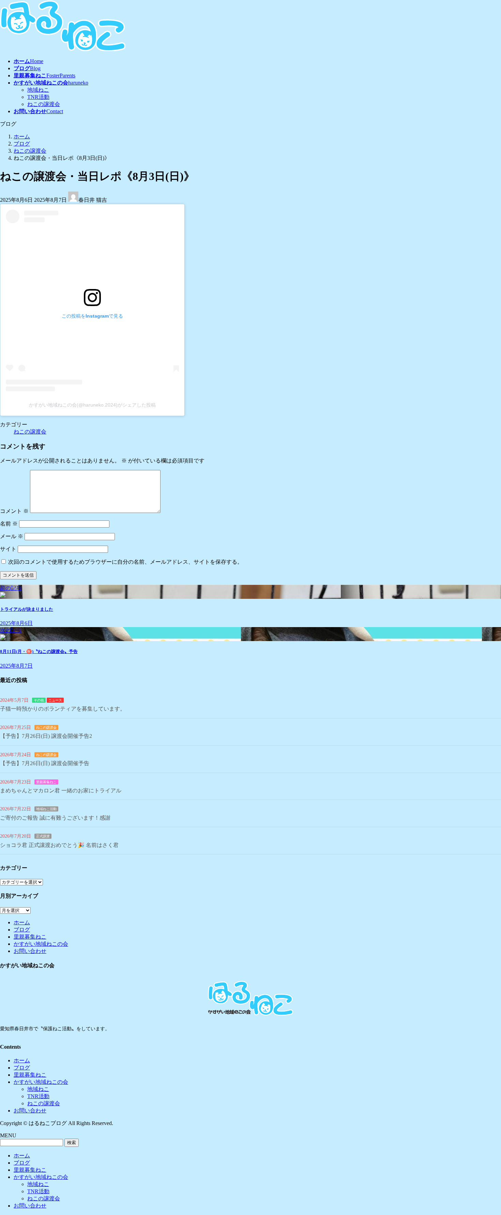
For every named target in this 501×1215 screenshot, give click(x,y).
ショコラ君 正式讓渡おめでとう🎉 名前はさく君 (59, 845)
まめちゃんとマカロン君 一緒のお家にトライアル (60, 790)
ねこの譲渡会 (43, 104)
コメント (14, 511)
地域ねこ (38, 90)
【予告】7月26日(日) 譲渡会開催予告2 (46, 736)
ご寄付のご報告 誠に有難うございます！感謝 (55, 818)
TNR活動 (38, 97)
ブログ (22, 929)
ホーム (22, 922)
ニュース (55, 700)
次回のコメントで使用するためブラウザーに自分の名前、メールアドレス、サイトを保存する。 (125, 562)
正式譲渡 (43, 836)
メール (11, 536)
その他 (39, 700)
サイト (8, 549)
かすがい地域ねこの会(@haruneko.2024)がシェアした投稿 (92, 405)
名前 (9, 524)
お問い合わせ (30, 951)
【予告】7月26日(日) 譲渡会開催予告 (44, 763)
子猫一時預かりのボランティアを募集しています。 (62, 709)
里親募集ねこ (46, 782)
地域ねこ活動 (46, 809)
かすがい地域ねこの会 (41, 944)
